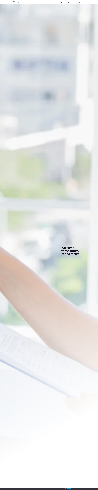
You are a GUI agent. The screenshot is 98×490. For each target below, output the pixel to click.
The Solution (63, 2)
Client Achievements (71, 2)
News (84, 2)
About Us (78, 2)
